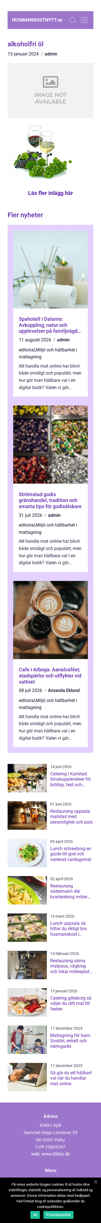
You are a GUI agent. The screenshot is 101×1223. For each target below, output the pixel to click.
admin (51, 54)
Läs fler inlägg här (50, 193)
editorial (27, 350)
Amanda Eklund (64, 690)
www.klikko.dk (56, 1154)
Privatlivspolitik (58, 1215)
